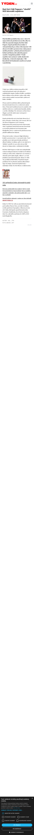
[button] (17, 810)
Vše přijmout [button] (17, 825)
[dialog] (17, 816)
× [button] (32, 798)
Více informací (16, 808)
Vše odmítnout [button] (17, 828)
